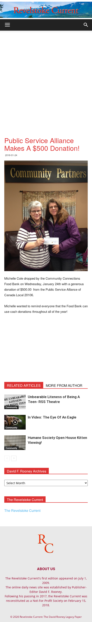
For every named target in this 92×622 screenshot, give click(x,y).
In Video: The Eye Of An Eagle (52, 417)
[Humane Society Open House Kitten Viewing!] (15, 442)
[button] (86, 25)
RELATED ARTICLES (24, 385)
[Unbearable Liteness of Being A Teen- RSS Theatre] (15, 401)
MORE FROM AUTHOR (64, 385)
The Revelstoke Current (22, 510)
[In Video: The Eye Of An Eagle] (15, 422)
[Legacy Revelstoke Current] (46, 10)
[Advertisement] (46, 78)
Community (11, 407)
